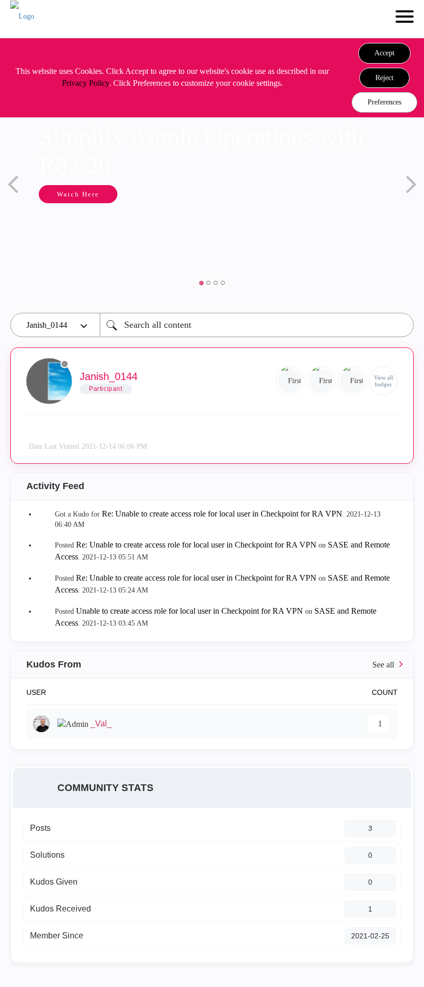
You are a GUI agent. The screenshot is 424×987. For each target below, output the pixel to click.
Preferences (384, 102)
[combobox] (257, 325)
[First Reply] (321, 381)
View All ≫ (212, 664)
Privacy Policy (85, 83)
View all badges (383, 380)
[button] (384, 53)
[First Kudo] (290, 381)
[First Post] (352, 381)
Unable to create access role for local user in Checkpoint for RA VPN (189, 610)
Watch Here (78, 194)
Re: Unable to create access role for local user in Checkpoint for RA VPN (222, 513)
